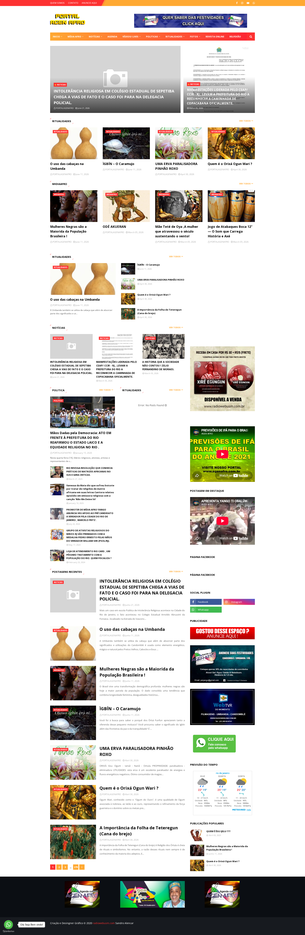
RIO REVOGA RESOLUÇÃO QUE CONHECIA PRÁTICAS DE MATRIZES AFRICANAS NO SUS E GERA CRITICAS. (89, 471)
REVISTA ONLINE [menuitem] (215, 36)
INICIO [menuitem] (56, 36)
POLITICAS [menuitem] (152, 36)
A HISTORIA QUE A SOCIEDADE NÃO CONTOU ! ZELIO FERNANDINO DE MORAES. (160, 365)
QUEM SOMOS (57, 2)
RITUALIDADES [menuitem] (174, 36)
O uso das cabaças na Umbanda (67, 166)
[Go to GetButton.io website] (8, 931)
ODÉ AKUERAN (114, 226)
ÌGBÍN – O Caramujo (118, 164)
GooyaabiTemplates (103, 930)
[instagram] (242, 3)
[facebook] (236, 3)
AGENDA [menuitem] (112, 36)
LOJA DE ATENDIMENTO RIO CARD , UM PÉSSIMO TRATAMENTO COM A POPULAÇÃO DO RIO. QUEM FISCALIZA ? (89, 555)
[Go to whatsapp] (8, 924)
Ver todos (245, 120)
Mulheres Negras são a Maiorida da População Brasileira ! (68, 231)
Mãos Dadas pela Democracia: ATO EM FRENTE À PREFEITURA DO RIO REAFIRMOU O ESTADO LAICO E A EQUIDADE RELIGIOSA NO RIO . (80, 440)
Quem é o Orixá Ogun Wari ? (230, 164)
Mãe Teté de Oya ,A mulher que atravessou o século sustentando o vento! (176, 231)
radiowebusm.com (104, 923)
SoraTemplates (69, 930)
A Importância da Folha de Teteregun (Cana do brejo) (159, 311)
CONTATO (73, 2)
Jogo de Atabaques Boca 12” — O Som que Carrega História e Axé (230, 231)
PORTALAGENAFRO (111, 604)
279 (76, 867)
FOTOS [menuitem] (194, 36)
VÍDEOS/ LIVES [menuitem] (130, 36)
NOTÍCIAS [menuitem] (94, 36)
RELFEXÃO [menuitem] (235, 36)
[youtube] (248, 3)
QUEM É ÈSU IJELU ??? (218, 831)
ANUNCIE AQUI (89, 2)
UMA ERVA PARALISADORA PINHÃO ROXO (176, 166)
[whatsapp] (253, 3)
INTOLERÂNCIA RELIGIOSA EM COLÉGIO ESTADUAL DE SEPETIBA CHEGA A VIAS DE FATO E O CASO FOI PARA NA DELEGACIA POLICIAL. (114, 96)
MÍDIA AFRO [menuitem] (74, 36)
